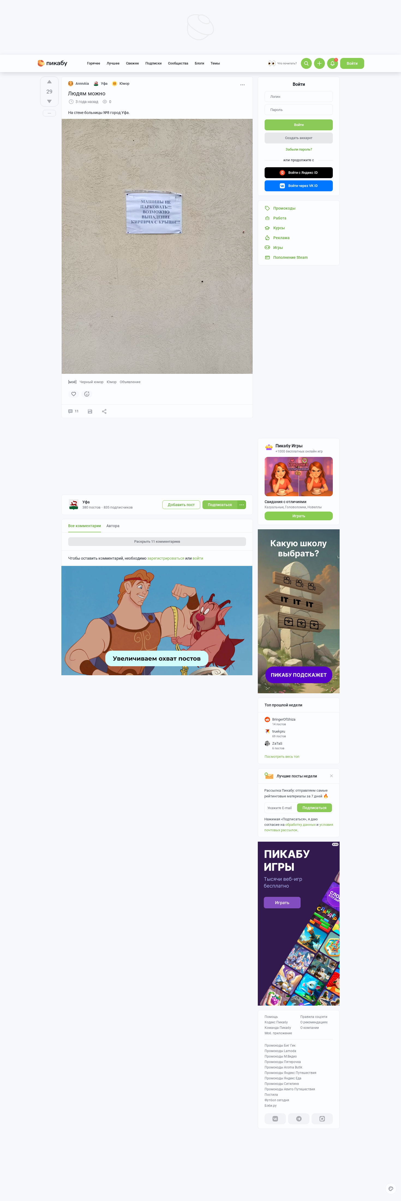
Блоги (199, 63)
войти (198, 558)
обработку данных (300, 825)
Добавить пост (181, 505)
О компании (309, 1028)
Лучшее (113, 63)
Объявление (130, 382)
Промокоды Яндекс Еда (283, 1078)
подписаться (315, 808)
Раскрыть (157, 541)
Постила (271, 1095)
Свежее (132, 63)
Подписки (153, 63)
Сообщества (178, 63)
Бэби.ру (271, 1106)
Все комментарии (84, 526)
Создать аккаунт (298, 138)
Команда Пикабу (278, 1028)
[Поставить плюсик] (49, 81)
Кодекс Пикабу (276, 1022)
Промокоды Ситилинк (282, 1084)
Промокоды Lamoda (280, 1051)
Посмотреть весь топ (282, 756)
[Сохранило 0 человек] (90, 411)
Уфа (86, 502)
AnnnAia (82, 83)
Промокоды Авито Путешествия (290, 1089)
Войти (352, 63)
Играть (298, 516)
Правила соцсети (313, 1017)
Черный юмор (91, 382)
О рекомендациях (314, 1022)
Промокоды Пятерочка (283, 1062)
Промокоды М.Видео (281, 1056)
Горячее (93, 63)
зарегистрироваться (165, 558)
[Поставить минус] (49, 101)
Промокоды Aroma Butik (283, 1067)
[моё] (72, 382)
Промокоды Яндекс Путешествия (290, 1073)
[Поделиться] (104, 411)
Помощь (271, 1017)
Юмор (111, 382)
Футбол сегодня (277, 1100)
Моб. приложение (278, 1033)
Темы (215, 63)
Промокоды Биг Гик (280, 1045)
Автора (112, 526)
